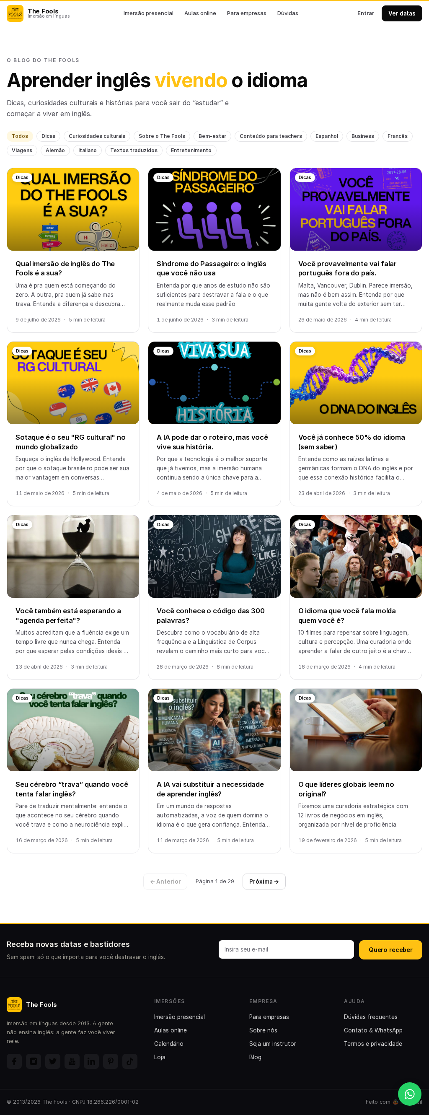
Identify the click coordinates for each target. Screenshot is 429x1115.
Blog (255, 1057)
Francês (398, 136)
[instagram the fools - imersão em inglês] (33, 1061)
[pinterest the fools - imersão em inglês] (110, 1061)
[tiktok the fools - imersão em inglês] (129, 1061)
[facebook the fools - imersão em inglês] (14, 1061)
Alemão (55, 150)
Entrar (365, 13)
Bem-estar (212, 136)
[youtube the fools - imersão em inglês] (72, 1061)
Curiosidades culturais (97, 136)
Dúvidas (287, 13)
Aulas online (200, 13)
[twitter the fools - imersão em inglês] (52, 1061)
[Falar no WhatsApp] (409, 1094)
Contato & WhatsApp (373, 1030)
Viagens (22, 150)
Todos (20, 136)
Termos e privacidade (373, 1043)
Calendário (168, 1043)
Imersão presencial (148, 13)
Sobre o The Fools (162, 136)
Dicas (48, 136)
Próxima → (264, 881)
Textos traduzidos (134, 150)
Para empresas (246, 13)
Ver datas (402, 13)
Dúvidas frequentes (371, 1017)
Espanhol (326, 136)
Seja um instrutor (272, 1043)
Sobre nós (263, 1030)
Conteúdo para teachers (271, 136)
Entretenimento (191, 150)
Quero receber (391, 949)
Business (362, 136)
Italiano (87, 150)
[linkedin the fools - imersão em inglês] (91, 1061)
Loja (159, 1057)
